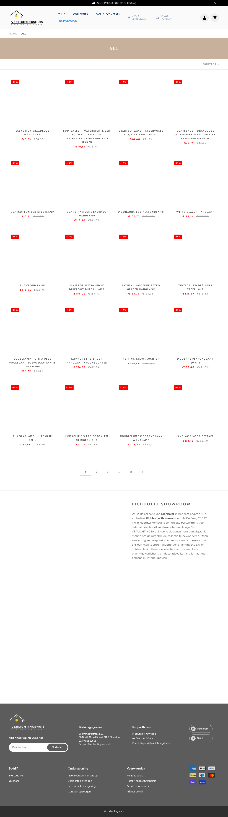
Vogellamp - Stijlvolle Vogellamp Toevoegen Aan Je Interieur (32, 362)
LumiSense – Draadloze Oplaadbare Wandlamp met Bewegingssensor (195, 134)
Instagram (202, 729)
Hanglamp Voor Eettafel (195, 436)
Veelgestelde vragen (80, 781)
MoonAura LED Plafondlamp (141, 211)
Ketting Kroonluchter (141, 358)
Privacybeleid (135, 792)
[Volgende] (142, 472)
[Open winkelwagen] (215, 18)
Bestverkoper (67, 21)
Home (13, 33)
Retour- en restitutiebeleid (141, 781)
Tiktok (200, 738)
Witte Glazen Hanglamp (195, 211)
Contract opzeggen (79, 792)
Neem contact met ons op (83, 775)
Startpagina (16, 775)
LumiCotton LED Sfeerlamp (32, 211)
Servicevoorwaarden (139, 786)
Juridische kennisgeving (82, 786)
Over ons (14, 781)
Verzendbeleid (135, 775)
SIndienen (57, 747)
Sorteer (210, 64)
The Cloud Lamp (32, 285)
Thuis (62, 14)
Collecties (80, 14)
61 (131, 471)
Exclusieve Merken (108, 14)
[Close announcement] (215, 3)
